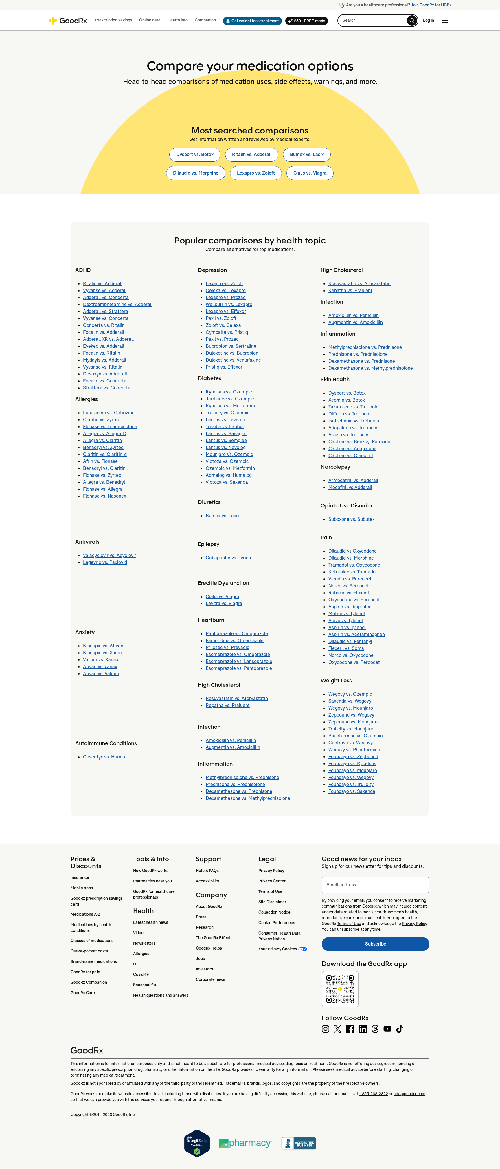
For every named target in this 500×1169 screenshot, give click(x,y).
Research (205, 927)
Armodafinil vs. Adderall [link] (353, 480)
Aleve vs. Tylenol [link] (345, 621)
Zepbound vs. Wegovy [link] (351, 715)
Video (138, 932)
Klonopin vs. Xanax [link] (103, 653)
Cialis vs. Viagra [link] (310, 173)
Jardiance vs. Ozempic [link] (230, 399)
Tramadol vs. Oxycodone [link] (354, 565)
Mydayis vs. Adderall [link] (104, 360)
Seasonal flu (144, 984)
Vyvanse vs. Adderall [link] (104, 290)
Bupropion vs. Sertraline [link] (231, 346)
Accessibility (207, 881)
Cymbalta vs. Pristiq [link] (227, 332)
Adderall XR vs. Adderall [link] (108, 339)
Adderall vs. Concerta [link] (106, 297)
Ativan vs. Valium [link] (101, 673)
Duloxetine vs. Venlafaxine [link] (233, 360)
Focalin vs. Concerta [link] (104, 381)
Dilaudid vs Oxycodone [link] (352, 551)
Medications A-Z (85, 914)
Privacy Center (272, 881)
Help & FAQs (207, 870)
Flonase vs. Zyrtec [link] (102, 475)
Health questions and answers (160, 995)
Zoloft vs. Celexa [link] (223, 325)
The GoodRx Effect (213, 937)
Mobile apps (82, 888)
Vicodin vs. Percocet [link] (350, 579)
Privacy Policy (271, 870)
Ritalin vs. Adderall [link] (251, 154)
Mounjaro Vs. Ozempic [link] (229, 454)
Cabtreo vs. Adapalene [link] (352, 449)
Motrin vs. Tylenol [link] (346, 614)
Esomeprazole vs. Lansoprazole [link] (239, 661)
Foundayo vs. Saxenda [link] (351, 791)
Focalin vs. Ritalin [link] (101, 353)
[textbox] (375, 885)
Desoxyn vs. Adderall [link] (105, 374)
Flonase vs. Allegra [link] (103, 489)
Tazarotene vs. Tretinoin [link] (353, 407)
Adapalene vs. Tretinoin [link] (352, 428)
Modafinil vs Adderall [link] (350, 487)
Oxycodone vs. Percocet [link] (354, 600)
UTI (136, 964)
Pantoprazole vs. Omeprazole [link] (237, 634)
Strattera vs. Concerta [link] (106, 388)
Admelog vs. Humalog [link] (229, 475)
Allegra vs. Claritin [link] (102, 440)
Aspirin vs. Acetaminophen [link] (356, 634)
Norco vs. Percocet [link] (348, 586)
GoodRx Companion (89, 982)
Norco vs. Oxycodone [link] (351, 655)
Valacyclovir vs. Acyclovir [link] (109, 555)
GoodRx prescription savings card (97, 901)
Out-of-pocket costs (89, 951)
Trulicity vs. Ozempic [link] (228, 413)
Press (201, 916)
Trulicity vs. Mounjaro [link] (350, 729)
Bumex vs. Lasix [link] (307, 154)
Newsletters (144, 943)
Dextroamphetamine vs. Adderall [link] (117, 304)
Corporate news (210, 979)
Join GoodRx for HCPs (431, 5)
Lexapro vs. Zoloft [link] (256, 173)
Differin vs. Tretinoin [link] (349, 414)
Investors (204, 969)
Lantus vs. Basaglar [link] (226, 433)
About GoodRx (209, 906)
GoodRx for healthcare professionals (154, 894)
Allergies (141, 953)
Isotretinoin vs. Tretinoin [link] (353, 421)
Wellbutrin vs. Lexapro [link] (229, 304)
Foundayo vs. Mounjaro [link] (352, 770)
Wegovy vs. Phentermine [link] (354, 750)
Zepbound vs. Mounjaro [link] (353, 722)
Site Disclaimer (272, 901)
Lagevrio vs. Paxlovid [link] (105, 562)
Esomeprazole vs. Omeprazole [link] (238, 654)
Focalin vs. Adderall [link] (103, 332)
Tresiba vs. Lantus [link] (225, 427)
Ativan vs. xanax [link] (100, 667)
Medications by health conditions (91, 927)
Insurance (80, 877)
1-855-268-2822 (373, 1093)
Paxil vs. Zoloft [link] (221, 318)
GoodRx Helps (209, 948)
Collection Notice (274, 912)
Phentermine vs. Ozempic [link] (355, 736)
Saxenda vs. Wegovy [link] (349, 701)
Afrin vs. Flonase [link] (100, 461)
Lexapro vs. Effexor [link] (226, 311)
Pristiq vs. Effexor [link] (224, 367)
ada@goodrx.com (409, 1093)
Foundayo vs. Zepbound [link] (353, 757)
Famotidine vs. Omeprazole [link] (235, 640)
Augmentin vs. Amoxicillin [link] (233, 747)
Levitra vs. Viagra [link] (224, 603)
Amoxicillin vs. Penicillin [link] (231, 740)
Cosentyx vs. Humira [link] (105, 757)
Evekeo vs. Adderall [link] (103, 346)
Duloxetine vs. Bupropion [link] (232, 353)
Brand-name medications (94, 961)
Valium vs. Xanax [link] (100, 660)
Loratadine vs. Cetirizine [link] (109, 413)
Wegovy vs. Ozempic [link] (350, 694)
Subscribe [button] (397, 945)
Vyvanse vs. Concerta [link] (106, 318)
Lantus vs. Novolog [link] (226, 447)
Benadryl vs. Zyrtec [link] (103, 447)
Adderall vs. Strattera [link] (105, 311)
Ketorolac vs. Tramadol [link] (352, 572)
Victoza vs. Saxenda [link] (227, 482)
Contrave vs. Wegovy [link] (350, 743)
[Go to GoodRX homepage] (68, 20)
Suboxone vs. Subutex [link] (351, 519)
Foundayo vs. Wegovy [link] (351, 777)
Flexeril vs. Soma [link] (346, 648)
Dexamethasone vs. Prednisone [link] (239, 791)
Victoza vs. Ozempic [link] (227, 461)
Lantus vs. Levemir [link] (225, 420)
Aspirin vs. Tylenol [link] (347, 627)
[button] (250, 20)
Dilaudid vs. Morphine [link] (195, 173)
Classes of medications (92, 940)
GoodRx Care (83, 992)
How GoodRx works (150, 870)
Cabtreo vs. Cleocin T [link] (350, 455)
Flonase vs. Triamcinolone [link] (110, 427)
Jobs (200, 958)
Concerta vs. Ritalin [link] (104, 325)
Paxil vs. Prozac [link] (222, 339)
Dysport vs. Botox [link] (195, 154)
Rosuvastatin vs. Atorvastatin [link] (237, 698)
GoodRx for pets (85, 971)
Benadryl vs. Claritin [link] (104, 468)
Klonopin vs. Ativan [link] (103, 646)
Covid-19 (141, 974)
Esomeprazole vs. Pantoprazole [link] (239, 668)
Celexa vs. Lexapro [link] (226, 290)
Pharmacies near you (152, 881)
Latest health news (150, 922)
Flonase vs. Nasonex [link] (104, 496)
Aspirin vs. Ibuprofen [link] (350, 607)
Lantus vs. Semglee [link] (226, 440)
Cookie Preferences (276, 922)
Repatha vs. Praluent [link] (228, 705)
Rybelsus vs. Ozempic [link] (229, 392)
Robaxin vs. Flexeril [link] (348, 593)
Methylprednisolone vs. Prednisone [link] (242, 777)
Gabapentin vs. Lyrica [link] (228, 558)
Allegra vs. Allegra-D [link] (104, 433)
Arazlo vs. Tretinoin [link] (348, 435)
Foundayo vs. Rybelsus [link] (352, 764)
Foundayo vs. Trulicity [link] (351, 784)
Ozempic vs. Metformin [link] (230, 468)
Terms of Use (270, 891)
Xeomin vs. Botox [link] (346, 400)
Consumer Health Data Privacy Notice (280, 935)
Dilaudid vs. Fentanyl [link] (350, 641)
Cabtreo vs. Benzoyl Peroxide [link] (359, 442)
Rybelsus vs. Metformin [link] (230, 406)
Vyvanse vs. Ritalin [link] (102, 367)
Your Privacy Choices (277, 949)
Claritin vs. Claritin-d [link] (105, 454)
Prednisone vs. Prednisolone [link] (235, 784)
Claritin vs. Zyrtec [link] (101, 420)
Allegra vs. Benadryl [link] (104, 482)
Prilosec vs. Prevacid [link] (227, 647)
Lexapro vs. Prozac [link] (226, 297)
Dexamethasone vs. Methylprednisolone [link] (248, 798)
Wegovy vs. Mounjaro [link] (350, 708)
